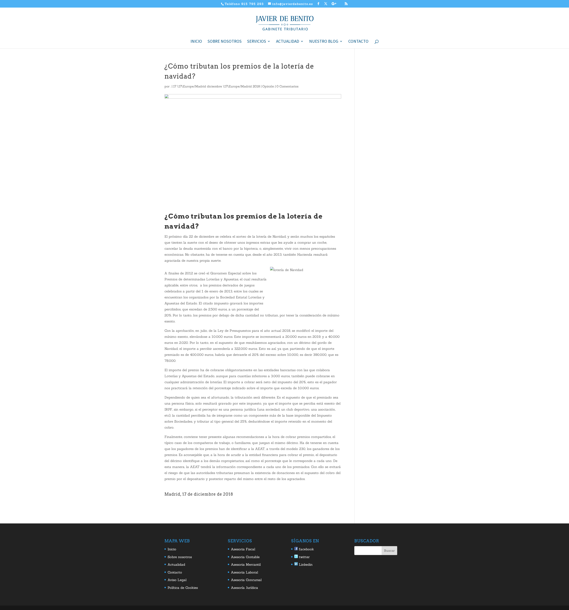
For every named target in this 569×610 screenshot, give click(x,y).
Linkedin (305, 564)
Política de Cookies (183, 588)
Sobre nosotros (225, 42)
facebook (306, 549)
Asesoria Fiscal (243, 549)
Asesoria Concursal (246, 580)
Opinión (268, 86)
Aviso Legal (177, 580)
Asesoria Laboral (244, 572)
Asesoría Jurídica (244, 588)
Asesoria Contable (245, 557)
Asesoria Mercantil (246, 564)
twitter (304, 557)
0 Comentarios (287, 86)
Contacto (358, 42)
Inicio (196, 42)
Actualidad (287, 42)
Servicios (256, 42)
